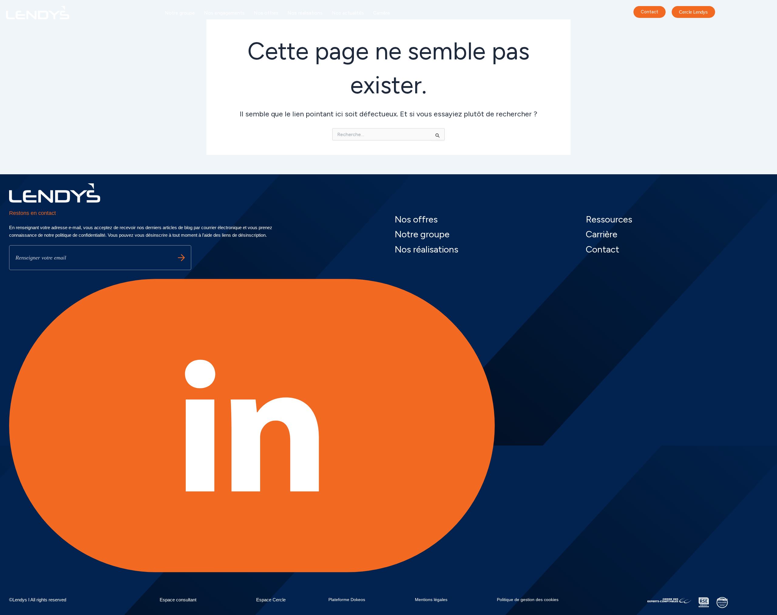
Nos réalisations (305, 13)
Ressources (609, 219)
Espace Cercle (271, 599)
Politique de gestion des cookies (527, 599)
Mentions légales (431, 599)
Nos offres (266, 13)
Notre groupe (180, 13)
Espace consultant (178, 599)
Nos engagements (224, 13)
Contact (602, 249)
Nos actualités (348, 13)
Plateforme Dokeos (346, 599)
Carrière (381, 13)
